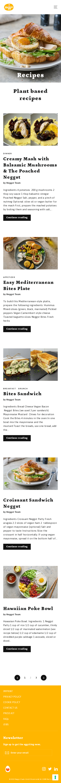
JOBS (6, 724)
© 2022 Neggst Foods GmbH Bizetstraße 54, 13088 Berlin (30, 779)
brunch (23, 389)
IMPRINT (8, 691)
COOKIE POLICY (11, 702)
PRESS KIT (8, 713)
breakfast (10, 389)
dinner (7, 153)
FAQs (6, 719)
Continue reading (17, 217)
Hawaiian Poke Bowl (28, 608)
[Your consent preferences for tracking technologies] (55, 777)
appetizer (9, 277)
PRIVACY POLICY (12, 696)
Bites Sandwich (22, 394)
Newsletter (13, 738)
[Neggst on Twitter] (50, 769)
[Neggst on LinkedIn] (56, 769)
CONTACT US (10, 707)
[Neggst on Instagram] (44, 769)
